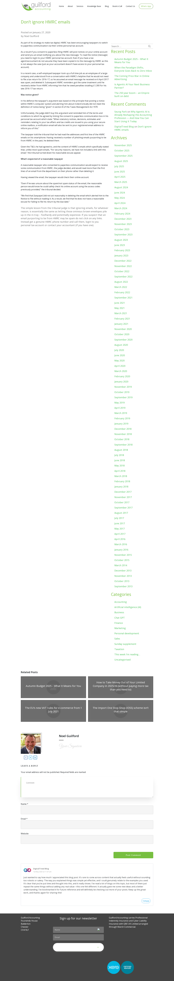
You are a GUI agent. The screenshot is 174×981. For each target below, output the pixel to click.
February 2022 (122, 292)
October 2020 (121, 334)
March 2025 (120, 182)
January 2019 (121, 423)
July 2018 (119, 455)
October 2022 (121, 271)
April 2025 (119, 176)
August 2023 (121, 239)
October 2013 (121, 581)
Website (25, 833)
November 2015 (123, 554)
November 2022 (123, 266)
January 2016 (121, 549)
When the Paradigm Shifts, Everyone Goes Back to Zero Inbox (133, 69)
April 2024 (119, 203)
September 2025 (123, 155)
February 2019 (122, 418)
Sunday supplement (125, 643)
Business (119, 612)
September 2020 (123, 339)
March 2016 (120, 544)
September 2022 (123, 276)
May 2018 (119, 465)
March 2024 (120, 208)
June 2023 (119, 245)
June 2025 (119, 171)
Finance (118, 622)
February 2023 (122, 250)
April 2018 (119, 470)
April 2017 (119, 533)
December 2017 (122, 491)
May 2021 (119, 308)
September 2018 (123, 444)
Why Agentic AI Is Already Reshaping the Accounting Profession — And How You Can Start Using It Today (133, 116)
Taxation (119, 649)
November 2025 (123, 145)
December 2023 (122, 218)
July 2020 (119, 350)
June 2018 (119, 460)
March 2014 (120, 565)
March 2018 (120, 476)
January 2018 (121, 486)
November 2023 (123, 224)
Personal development (126, 633)
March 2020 (120, 371)
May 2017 (119, 528)
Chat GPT (119, 617)
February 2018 (122, 481)
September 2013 (123, 586)
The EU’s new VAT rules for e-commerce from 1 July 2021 (53, 711)
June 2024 (119, 192)
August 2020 (121, 344)
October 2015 (121, 560)
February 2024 (122, 213)
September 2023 (123, 234)
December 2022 (122, 260)
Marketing (120, 628)
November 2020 (123, 329)
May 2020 (119, 360)
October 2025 (121, 150)
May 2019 (119, 402)
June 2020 (119, 355)
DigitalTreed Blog (124, 126)
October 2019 (121, 392)
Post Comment (133, 855)
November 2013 (123, 575)
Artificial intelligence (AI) (127, 607)
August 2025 (121, 161)
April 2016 (119, 539)
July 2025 (119, 166)
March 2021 (120, 313)
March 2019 (120, 413)
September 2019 (123, 397)
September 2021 (123, 297)
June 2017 (119, 523)
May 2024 (119, 197)
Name (24, 804)
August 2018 (121, 449)
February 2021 (122, 318)
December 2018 (122, 428)
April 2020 (119, 365)
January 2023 (121, 255)
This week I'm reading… (127, 654)
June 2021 (119, 302)
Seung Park (120, 111)
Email (24, 818)
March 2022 (120, 287)
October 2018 (121, 439)
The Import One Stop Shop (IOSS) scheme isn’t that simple (120, 711)
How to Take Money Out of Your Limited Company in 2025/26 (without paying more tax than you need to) (120, 687)
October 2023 (121, 229)
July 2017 (119, 518)
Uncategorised (122, 659)
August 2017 (121, 512)
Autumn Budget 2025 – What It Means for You (53, 687)
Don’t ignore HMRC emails (45, 22)
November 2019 (123, 386)
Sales (117, 638)
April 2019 (119, 407)
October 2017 (121, 502)
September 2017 (123, 507)
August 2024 (121, 187)
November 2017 (123, 497)
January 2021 (121, 323)
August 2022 (121, 281)
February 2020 (122, 376)
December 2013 (122, 570)
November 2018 (123, 434)
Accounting (120, 601)
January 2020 (121, 381)
